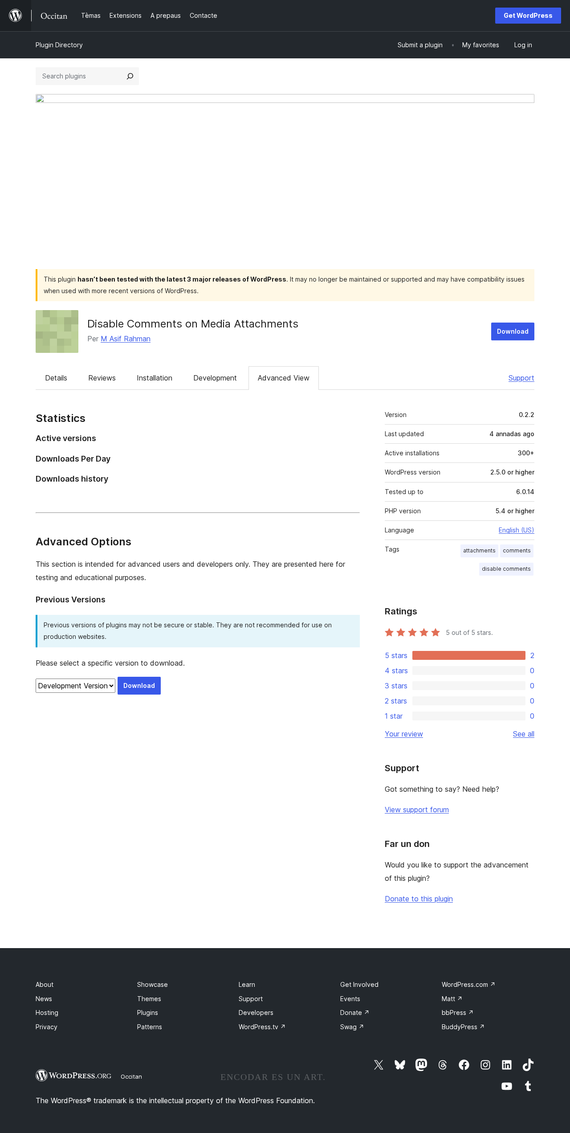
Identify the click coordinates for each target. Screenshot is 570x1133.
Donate (355, 1012)
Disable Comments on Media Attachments (192, 323)
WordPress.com (469, 984)
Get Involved (359, 984)
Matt (452, 998)
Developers (256, 1012)
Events (350, 998)
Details (56, 377)
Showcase (152, 984)
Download (513, 331)
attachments (479, 550)
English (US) (516, 530)
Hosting (47, 1012)
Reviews (102, 377)
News (44, 998)
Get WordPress (528, 15)
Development (215, 377)
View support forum (417, 809)
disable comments (506, 568)
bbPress (458, 1012)
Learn (247, 984)
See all (523, 733)
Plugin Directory (59, 45)
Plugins (147, 1012)
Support (521, 377)
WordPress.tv (262, 1027)
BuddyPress (463, 1027)
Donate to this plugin (419, 898)
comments (517, 550)
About (44, 984)
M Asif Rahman (126, 338)
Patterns (149, 1027)
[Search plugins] (130, 76)
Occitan (131, 1076)
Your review (404, 733)
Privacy (46, 1027)
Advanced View (283, 377)
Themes (149, 998)
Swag (352, 1027)
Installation (154, 377)
